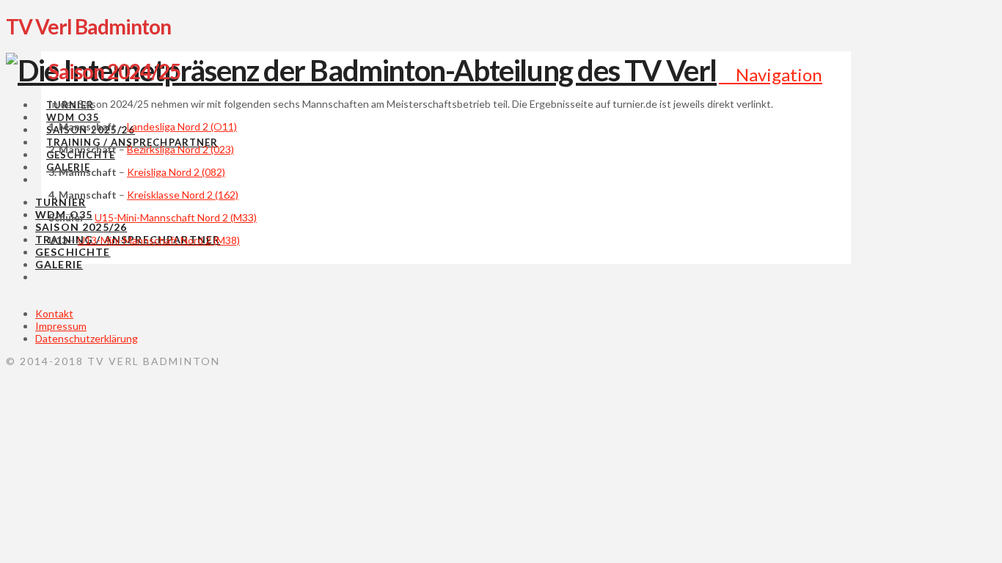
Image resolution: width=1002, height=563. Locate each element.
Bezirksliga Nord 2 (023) (180, 149)
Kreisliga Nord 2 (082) (176, 172)
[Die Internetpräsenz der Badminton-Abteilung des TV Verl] (361, 70)
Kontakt (54, 313)
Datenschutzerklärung (86, 338)
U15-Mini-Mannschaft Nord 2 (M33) (176, 217)
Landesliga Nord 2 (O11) (182, 126)
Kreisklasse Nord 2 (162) (182, 194)
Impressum (61, 326)
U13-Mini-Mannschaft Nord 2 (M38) (159, 240)
